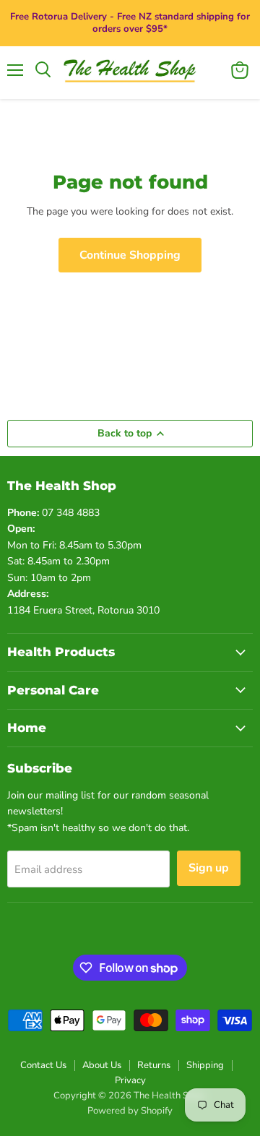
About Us (101, 1065)
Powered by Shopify (130, 1110)
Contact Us (43, 1065)
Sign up (208, 868)
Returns (153, 1065)
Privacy (130, 1080)
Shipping (205, 1065)
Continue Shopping (130, 255)
